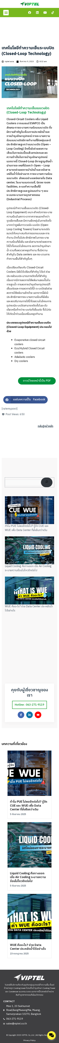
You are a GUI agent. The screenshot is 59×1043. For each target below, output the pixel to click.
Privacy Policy (29, 1040)
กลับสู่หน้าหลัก (45, 426)
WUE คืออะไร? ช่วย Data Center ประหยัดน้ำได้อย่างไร (29, 608)
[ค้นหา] (47, 482)
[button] (6, 12)
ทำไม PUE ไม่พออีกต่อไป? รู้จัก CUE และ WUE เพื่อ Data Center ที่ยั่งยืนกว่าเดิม (27, 528)
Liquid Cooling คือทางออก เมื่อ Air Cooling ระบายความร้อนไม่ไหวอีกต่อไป (28, 568)
